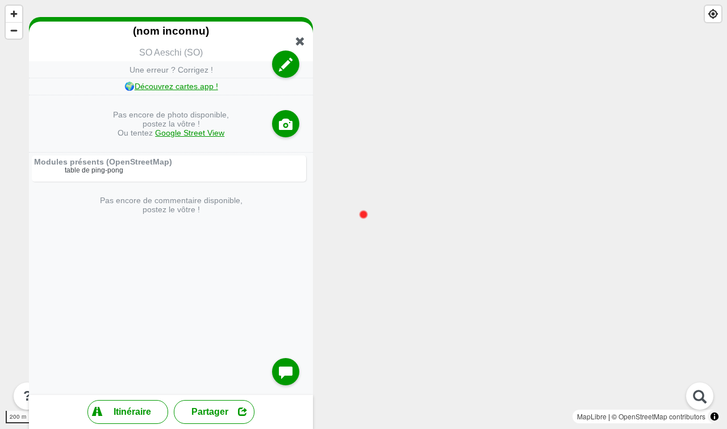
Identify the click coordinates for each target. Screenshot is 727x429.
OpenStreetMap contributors (662, 416)
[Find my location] (713, 14)
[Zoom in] (14, 14)
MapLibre (592, 416)
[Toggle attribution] (714, 416)
